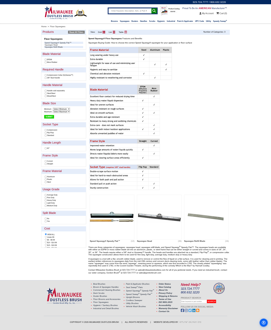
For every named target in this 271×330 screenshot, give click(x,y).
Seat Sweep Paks (134, 287)
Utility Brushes (132, 303)
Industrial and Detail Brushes (106, 308)
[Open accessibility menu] (264, 323)
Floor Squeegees (101, 302)
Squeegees (124, 21)
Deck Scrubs (98, 293)
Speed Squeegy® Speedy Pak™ (58, 43)
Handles (143, 21)
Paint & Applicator (185, 21)
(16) (227, 241)
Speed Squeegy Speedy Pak (140, 291)
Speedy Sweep (220, 21)
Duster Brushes (100, 296)
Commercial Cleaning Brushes (106, 290)
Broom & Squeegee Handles (106, 287)
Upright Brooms (133, 297)
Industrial (171, 21)
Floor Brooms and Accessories (106, 299)
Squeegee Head (51, 45)
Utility (208, 21)
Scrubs (152, 21)
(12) (133, 241)
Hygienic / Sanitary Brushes (105, 305)
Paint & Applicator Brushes (137, 284)
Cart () (223, 13)
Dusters (134, 21)
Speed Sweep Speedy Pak (139, 294)
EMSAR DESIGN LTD (190, 322)
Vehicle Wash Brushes (136, 306)
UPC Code (199, 21)
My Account (207, 13)
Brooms (114, 21)
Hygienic (161, 21)
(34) (180, 241)
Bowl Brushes (99, 284)
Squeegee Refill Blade (54, 47)
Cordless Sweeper (134, 300)
